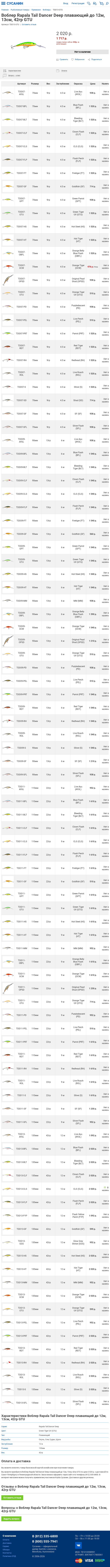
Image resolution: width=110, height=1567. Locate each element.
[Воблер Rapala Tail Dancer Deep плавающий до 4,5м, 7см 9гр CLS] (8, 146)
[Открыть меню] (3, 3)
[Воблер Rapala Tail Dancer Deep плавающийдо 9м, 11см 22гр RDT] (8, 1055)
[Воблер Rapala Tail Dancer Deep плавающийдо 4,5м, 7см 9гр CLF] (8, 133)
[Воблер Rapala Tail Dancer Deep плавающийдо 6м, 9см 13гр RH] (8, 721)
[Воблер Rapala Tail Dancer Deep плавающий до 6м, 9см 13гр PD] (8, 667)
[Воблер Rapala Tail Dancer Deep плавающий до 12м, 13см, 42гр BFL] (8, 1148)
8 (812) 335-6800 (45, 1536)
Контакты (7, 1553)
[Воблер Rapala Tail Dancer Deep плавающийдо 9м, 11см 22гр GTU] (8, 908)
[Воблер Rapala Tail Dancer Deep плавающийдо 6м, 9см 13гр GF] (8, 534)
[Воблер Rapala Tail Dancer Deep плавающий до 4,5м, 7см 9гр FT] (8, 173)
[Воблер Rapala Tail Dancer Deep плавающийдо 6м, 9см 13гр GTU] (8, 560)
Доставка (7, 1543)
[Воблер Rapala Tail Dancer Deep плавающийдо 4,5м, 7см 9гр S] (8, 387)
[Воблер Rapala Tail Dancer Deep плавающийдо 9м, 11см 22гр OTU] (8, 1001)
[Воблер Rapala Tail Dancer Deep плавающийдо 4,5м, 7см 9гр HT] (8, 240)
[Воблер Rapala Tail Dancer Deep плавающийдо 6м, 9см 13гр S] (8, 747)
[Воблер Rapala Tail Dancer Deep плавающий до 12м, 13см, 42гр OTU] (8, 1309)
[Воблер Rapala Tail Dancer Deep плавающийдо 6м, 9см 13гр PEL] (8, 681)
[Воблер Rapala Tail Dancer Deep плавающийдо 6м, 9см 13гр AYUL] (8, 440)
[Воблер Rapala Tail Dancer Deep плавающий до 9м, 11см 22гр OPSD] (8, 988)
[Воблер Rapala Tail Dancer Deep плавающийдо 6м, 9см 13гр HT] (8, 587)
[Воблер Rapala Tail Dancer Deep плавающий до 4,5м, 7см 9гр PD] (8, 306)
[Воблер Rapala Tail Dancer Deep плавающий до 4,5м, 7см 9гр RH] (8, 360)
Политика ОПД (9, 1556)
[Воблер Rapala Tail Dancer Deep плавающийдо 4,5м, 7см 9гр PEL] (8, 320)
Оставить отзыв (29, 24)
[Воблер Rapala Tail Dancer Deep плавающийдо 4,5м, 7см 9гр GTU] (8, 213)
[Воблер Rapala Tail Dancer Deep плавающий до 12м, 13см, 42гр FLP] (8, 1202)
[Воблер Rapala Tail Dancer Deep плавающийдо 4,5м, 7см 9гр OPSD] (8, 280)
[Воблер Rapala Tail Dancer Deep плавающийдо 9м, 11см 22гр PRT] (8, 1041)
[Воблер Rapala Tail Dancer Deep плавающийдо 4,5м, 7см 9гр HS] (8, 226)
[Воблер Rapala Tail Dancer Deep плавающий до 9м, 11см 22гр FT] (8, 868)
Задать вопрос (11, 1518)
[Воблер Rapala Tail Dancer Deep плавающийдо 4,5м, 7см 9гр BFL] (8, 106)
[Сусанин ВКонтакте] (78, 1545)
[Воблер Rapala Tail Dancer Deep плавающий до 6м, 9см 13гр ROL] (8, 734)
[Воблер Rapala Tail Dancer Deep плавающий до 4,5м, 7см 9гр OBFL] (8, 253)
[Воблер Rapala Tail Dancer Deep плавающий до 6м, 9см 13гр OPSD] (8, 641)
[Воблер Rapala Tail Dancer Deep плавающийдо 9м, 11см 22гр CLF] (8, 828)
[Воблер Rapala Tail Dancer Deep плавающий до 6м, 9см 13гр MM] (8, 600)
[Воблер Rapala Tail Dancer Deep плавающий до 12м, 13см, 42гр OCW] (8, 1295)
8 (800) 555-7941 (45, 1541)
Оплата (6, 1540)
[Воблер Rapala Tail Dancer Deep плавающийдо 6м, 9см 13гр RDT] (8, 707)
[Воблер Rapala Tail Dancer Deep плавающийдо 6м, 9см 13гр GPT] (8, 547)
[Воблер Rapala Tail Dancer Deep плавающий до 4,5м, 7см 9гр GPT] (8, 199)
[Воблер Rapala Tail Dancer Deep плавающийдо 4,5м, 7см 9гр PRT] (8, 333)
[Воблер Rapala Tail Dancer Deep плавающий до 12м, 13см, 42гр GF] (8, 1229)
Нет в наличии (82, 51)
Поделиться (96, 59)
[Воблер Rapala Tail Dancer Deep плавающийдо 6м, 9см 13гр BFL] (8, 453)
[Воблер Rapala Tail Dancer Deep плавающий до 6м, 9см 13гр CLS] (8, 493)
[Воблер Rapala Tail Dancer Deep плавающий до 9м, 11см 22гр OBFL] (8, 961)
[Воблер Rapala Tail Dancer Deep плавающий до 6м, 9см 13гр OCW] (8, 627)
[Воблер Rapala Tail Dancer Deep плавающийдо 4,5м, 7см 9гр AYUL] (8, 93)
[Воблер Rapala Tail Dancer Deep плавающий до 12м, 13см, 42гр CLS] (8, 1188)
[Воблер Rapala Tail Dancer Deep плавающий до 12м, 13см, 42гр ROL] (8, 1376)
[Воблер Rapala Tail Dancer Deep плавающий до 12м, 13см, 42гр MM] (8, 1282)
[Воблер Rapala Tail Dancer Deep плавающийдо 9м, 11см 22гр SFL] (8, 1122)
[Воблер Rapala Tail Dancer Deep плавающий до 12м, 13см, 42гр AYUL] (8, 1135)
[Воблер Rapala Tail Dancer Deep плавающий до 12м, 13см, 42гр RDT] (8, 1349)
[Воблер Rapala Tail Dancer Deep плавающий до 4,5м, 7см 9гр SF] (8, 413)
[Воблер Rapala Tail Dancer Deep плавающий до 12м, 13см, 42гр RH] (8, 1362)
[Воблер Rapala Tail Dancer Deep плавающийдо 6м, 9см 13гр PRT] (8, 694)
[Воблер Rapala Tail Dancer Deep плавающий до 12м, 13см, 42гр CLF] (8, 1175)
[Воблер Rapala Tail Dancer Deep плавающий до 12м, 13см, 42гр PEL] (8, 1322)
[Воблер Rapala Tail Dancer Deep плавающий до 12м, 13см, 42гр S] (8, 1389)
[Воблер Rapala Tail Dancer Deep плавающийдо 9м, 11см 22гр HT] (8, 935)
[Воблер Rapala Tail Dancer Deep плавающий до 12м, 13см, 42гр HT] (8, 1269)
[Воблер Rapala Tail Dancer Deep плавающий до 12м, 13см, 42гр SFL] (8, 1402)
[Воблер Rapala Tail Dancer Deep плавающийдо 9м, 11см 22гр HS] (8, 921)
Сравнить (64, 59)
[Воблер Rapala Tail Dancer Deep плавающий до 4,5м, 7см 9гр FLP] (8, 159)
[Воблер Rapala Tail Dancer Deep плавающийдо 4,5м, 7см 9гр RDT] (8, 346)
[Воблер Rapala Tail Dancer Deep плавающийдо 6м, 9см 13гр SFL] (8, 774)
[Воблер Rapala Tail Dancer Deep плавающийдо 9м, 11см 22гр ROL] (8, 1082)
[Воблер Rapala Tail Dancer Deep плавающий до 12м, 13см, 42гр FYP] (8, 1215)
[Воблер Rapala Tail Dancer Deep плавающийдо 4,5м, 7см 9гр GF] (8, 186)
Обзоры (6, 1550)
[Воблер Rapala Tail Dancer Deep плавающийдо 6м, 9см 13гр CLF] (8, 480)
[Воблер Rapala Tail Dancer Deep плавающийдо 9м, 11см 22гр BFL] (8, 801)
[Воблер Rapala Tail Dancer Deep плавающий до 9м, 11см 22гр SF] (8, 1108)
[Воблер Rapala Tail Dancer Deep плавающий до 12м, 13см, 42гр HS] (8, 1255)
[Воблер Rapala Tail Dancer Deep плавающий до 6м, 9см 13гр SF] (8, 761)
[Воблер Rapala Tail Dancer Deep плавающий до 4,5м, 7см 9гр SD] (8, 400)
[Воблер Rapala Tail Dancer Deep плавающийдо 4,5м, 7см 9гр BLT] (8, 119)
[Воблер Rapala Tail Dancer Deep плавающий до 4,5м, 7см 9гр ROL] (8, 373)
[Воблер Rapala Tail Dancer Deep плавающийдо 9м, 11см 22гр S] (8, 1095)
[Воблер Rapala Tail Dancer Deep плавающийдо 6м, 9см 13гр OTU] (8, 654)
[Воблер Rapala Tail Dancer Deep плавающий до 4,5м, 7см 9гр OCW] (8, 266)
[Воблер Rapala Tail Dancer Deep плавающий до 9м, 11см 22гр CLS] (8, 841)
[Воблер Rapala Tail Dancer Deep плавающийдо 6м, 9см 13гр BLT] (8, 467)
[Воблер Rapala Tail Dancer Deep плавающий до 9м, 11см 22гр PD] (8, 1015)
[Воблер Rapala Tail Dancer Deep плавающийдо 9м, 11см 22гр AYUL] (8, 788)
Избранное (79, 59)
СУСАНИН (15, 3)
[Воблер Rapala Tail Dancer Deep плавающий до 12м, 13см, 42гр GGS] (8, 1242)
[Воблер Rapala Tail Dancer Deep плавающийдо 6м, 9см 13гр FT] (8, 520)
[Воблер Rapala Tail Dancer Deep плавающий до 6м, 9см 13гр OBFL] (8, 614)
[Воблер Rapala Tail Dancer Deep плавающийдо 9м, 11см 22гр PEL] (8, 1028)
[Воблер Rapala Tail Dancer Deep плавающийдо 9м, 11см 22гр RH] (8, 1068)
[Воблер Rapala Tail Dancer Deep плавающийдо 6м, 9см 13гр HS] (8, 574)
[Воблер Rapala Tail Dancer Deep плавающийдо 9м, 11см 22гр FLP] (8, 854)
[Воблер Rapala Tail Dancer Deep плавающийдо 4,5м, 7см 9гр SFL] (8, 427)
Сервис (6, 1546)
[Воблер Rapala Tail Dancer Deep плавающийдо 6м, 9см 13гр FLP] (8, 507)
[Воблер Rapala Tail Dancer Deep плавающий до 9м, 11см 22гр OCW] (8, 975)
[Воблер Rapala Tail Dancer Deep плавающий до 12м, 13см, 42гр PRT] (8, 1336)
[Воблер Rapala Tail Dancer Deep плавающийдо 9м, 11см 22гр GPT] (8, 894)
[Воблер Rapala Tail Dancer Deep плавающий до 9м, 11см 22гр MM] (8, 948)
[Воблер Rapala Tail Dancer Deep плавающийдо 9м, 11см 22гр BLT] (8, 814)
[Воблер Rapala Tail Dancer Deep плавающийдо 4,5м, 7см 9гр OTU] (8, 293)
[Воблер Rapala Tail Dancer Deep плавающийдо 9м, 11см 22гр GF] (8, 881)
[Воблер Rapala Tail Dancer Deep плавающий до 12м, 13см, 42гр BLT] (8, 1162)
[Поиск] (107, 3)
